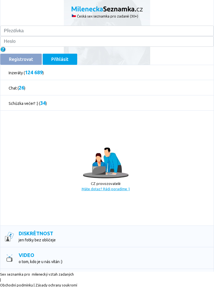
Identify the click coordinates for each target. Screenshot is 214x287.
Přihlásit (60, 59)
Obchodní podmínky (16, 285)
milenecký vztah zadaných (53, 274)
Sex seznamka (11, 274)
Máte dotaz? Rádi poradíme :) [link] (106, 189)
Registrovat (21, 59)
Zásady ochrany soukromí (56, 285)
